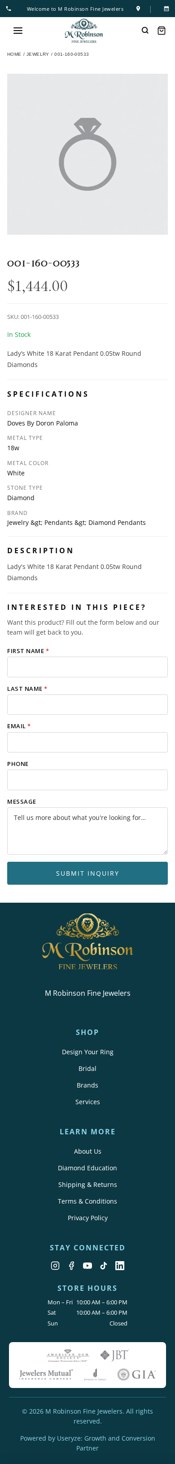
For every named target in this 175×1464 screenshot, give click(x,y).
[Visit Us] (138, 8)
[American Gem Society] (67, 1355)
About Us (87, 1151)
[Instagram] (55, 1265)
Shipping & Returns (87, 1184)
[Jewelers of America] (95, 1374)
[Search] (145, 30)
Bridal (87, 1068)
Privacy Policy (88, 1217)
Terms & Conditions (87, 1201)
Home (14, 54)
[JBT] (114, 1355)
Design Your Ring (88, 1052)
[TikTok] (103, 1265)
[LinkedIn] (119, 1265)
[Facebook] (71, 1265)
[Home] (84, 30)
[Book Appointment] (165, 8)
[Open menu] (18, 31)
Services (87, 1101)
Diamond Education (87, 1168)
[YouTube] (87, 1265)
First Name (28, 651)
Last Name (27, 689)
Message (21, 801)
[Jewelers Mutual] (46, 1374)
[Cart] (161, 30)
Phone (18, 764)
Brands (87, 1085)
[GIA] (136, 1374)
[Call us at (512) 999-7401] (10, 8)
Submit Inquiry (87, 873)
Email (19, 726)
